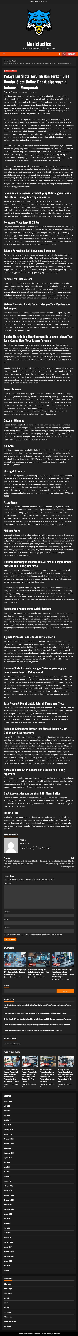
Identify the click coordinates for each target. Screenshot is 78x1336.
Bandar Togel (8, 1288)
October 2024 (8, 1204)
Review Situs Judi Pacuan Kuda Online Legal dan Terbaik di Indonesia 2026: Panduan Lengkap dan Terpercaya (37, 1019)
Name (6, 912)
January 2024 (8, 1247)
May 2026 (7, 1115)
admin (8, 92)
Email (6, 919)
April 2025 (7, 1176)
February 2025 (8, 1186)
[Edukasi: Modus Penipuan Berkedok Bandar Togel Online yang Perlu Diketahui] (39, 959)
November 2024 (9, 1200)
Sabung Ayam (8, 1317)
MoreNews (46, 1334)
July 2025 (7, 1162)
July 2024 (7, 1219)
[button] (4, 54)
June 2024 (7, 1223)
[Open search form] (59, 54)
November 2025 (9, 1143)
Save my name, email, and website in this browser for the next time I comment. (34, 935)
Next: (57, 862)
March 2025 (7, 1181)
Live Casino (7, 1312)
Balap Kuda (9, 1064)
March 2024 (7, 1237)
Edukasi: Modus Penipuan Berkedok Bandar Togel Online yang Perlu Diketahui (38, 971)
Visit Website (27, 848)
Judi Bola (6, 1298)
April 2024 (7, 1233)
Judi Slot (6, 71)
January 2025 (8, 1190)
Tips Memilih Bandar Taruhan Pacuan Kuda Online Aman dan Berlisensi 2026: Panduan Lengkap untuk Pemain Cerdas (11, 1075)
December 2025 (9, 1139)
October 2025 (8, 1148)
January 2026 (8, 1134)
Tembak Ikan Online (10, 1321)
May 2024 (7, 1228)
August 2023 (8, 1261)
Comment (8, 883)
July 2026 (7, 1106)
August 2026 (8, 1101)
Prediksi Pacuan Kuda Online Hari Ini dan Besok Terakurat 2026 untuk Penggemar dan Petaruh (33, 1030)
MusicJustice (39, 43)
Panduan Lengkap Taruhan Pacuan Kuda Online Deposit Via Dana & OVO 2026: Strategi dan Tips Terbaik (35, 1013)
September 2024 (9, 1209)
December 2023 (9, 1251)
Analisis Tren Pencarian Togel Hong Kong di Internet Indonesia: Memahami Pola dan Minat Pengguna (63, 973)
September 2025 (9, 1153)
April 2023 (7, 1270)
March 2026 (7, 1125)
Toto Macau (7, 1326)
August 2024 (8, 1214)
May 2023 (7, 1265)
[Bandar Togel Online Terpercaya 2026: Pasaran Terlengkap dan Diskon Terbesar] (15, 959)
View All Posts (43, 848)
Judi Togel (14, 71)
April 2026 (7, 1120)
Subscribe (71, 54)
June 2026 (7, 1111)
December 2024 (9, 1195)
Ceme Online (8, 1293)
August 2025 (8, 1157)
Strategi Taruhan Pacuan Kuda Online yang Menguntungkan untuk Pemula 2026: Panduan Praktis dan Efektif (37, 1024)
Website (7, 927)
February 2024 (8, 1242)
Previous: (21, 862)
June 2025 (7, 1167)
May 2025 (7, 1172)
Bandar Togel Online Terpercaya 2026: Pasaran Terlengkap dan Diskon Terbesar (15, 971)
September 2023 (9, 1256)
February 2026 (8, 1129)
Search (6, 985)
